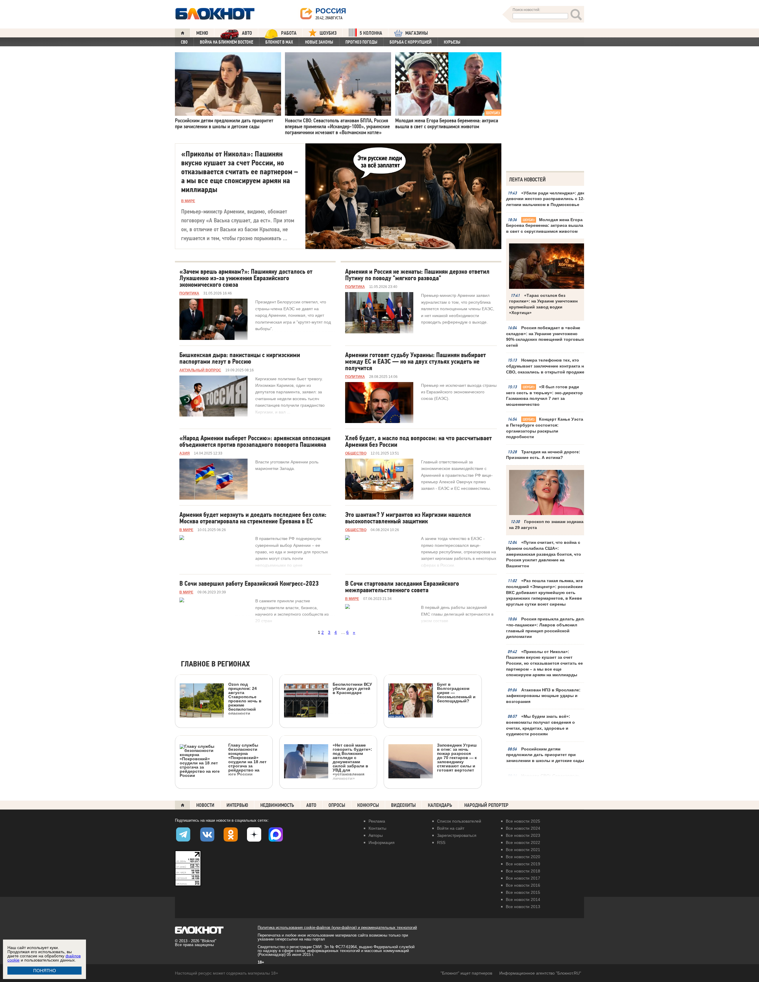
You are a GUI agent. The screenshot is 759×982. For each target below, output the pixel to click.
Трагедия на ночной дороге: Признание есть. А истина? (543, 454)
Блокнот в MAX (279, 42)
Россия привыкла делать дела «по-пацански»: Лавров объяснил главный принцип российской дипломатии (546, 628)
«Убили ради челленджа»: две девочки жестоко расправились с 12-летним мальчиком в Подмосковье (545, 199)
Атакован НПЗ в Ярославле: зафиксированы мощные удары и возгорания (543, 696)
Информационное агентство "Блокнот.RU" (540, 973)
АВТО (247, 33)
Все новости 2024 (523, 828)
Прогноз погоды (361, 42)
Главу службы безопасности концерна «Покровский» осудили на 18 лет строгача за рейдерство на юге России (247, 759)
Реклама (377, 821)
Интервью (237, 805)
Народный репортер (486, 805)
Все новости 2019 (523, 863)
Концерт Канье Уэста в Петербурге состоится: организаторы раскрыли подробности (544, 428)
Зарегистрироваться (456, 835)
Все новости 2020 (523, 856)
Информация (382, 842)
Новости (205, 805)
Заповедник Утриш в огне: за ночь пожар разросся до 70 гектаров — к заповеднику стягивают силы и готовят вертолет (457, 757)
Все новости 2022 (523, 842)
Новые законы (319, 42)
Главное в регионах (215, 664)
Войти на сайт (450, 828)
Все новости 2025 (523, 821)
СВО (184, 42)
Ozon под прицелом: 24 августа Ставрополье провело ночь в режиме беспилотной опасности (244, 698)
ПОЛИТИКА (189, 293)
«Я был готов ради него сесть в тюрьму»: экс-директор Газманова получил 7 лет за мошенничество (544, 395)
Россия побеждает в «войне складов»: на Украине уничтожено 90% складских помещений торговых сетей (545, 336)
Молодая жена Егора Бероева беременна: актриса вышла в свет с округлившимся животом (544, 225)
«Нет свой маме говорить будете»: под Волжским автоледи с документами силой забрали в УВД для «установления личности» (352, 761)
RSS (441, 842)
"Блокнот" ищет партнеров (466, 973)
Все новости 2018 (523, 871)
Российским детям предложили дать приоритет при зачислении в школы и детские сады (545, 755)
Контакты (377, 828)
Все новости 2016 (523, 885)
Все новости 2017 (523, 878)
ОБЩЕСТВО (355, 453)
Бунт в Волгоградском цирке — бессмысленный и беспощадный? (456, 692)
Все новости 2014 (523, 899)
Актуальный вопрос (200, 370)
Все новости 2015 (523, 892)
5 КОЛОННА (371, 33)
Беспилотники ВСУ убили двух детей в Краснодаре (352, 688)
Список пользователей (459, 821)
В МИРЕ (188, 201)
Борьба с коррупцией (411, 42)
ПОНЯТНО (44, 970)
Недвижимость (277, 805)
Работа (288, 33)
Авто (311, 805)
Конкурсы (368, 805)
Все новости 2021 (523, 849)
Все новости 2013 (523, 906)
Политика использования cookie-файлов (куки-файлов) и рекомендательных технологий (337, 927)
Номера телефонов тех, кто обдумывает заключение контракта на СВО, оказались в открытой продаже (546, 366)
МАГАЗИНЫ (416, 33)
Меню (202, 33)
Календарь (440, 805)
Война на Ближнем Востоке (226, 42)
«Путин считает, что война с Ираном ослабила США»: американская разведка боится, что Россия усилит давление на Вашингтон (543, 554)
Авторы (376, 835)
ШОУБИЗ (328, 33)
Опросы (337, 805)
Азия (184, 453)
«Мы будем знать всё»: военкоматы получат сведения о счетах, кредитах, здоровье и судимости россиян (540, 725)
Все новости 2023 (523, 835)
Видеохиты (403, 805)
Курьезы (452, 42)
